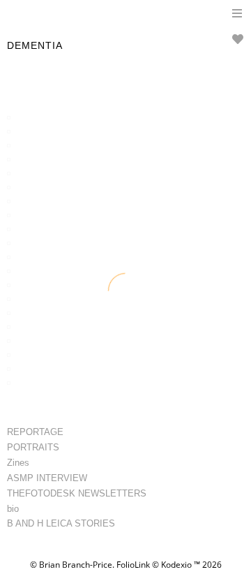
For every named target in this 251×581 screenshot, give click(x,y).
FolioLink (133, 565)
